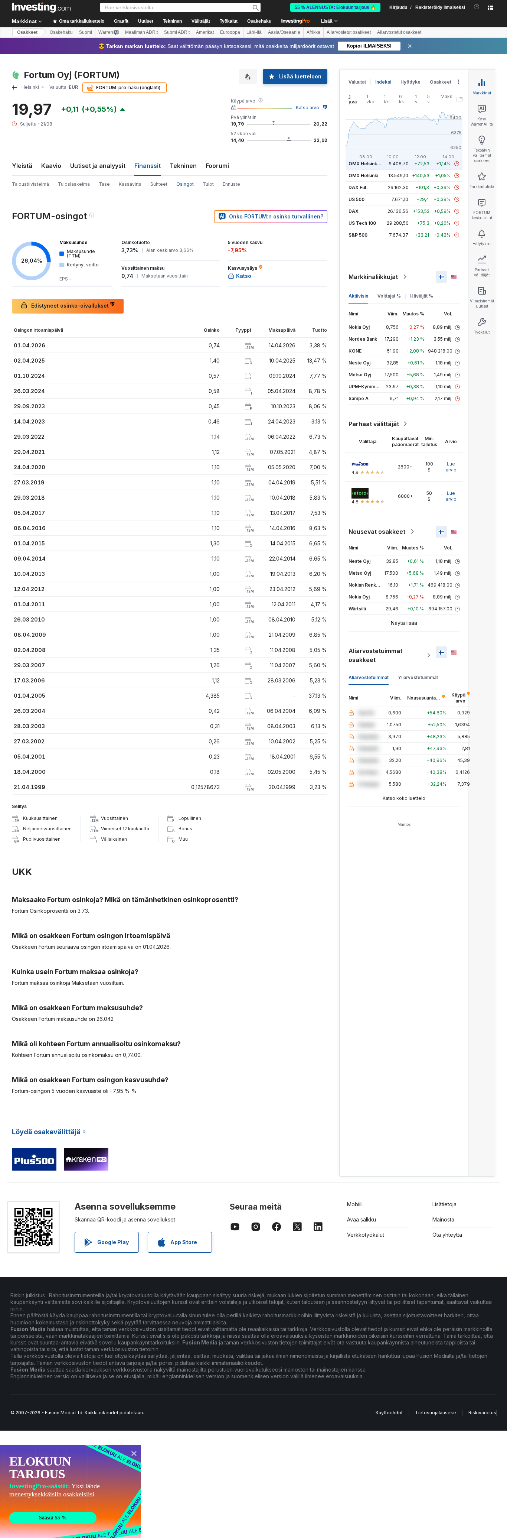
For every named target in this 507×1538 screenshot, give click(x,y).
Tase (104, 184)
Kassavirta (130, 184)
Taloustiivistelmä (30, 184)
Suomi (85, 32)
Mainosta (443, 1219)
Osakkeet (27, 32)
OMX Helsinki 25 (367, 163)
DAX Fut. (358, 187)
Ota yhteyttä (447, 1235)
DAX (354, 211)
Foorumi (217, 165)
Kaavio (51, 165)
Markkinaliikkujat (373, 276)
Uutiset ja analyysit (97, 165)
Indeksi (383, 82)
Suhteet (158, 184)
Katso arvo (307, 107)
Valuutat (357, 82)
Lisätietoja (444, 1204)
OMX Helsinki (363, 175)
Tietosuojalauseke (435, 1412)
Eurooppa (230, 32)
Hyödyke (410, 82)
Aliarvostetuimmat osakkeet (375, 655)
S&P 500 (358, 235)
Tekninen (183, 165)
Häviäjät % (421, 296)
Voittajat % (389, 296)
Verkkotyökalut (365, 1235)
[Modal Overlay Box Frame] (70, 1491)
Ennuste (231, 184)
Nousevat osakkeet (377, 531)
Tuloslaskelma (74, 184)
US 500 (356, 199)
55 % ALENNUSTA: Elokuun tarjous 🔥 (335, 7)
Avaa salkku (361, 1219)
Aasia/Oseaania (284, 32)
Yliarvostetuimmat (418, 677)
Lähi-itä (254, 32)
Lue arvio (451, 467)
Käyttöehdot (389, 1412)
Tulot (208, 184)
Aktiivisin (358, 296)
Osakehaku (259, 21)
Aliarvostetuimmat (369, 677)
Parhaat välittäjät (374, 424)
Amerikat (205, 32)
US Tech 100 (362, 223)
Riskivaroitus (482, 1412)
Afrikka (313, 32)
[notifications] (476, 6)
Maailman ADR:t (141, 32)
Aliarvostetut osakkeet (349, 32)
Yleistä (22, 165)
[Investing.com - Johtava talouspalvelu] (41, 7)
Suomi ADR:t (177, 32)
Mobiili (355, 1204)
